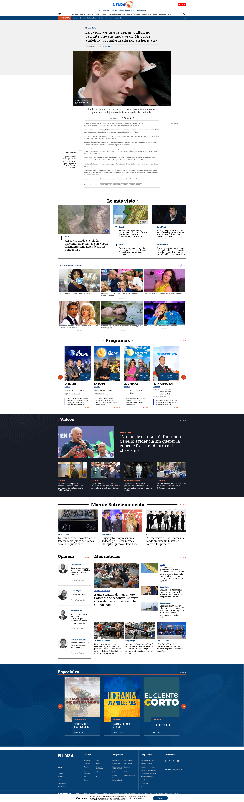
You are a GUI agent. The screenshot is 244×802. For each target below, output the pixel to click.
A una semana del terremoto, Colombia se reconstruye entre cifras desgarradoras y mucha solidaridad (116, 599)
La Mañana (131, 383)
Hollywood (116, 184)
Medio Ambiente (76, 611)
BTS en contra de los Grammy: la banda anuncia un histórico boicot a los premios (165, 541)
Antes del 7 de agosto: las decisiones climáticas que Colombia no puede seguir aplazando (80, 618)
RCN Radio (95, 794)
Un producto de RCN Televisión (163, 794)
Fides (146, 794)
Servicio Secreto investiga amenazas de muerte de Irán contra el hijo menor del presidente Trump (171, 593)
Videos (67, 419)
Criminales (61, 480)
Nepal (67, 237)
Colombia (122, 227)
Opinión (169, 14)
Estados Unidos (165, 603)
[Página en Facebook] (166, 761)
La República (103, 794)
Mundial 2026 (118, 18)
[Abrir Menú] (59, 14)
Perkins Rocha (161, 480)
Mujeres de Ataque (129, 775)
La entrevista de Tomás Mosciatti (117, 768)
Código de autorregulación (148, 773)
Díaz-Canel (104, 18)
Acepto (160, 798)
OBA (142, 786)
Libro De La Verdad (163, 641)
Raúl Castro (76, 18)
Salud (155, 14)
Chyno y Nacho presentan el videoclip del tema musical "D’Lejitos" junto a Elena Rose (119, 541)
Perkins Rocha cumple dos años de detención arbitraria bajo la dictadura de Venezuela (166, 402)
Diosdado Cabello (126, 433)
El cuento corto (161, 725)
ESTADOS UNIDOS (130, 10)
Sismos (162, 564)
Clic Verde (115, 760)
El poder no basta (78, 594)
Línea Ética (144, 780)
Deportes (104, 14)
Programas (162, 14)
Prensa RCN (144, 783)
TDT (151, 794)
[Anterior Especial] (60, 706)
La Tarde (99, 383)
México (60, 780)
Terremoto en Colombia (102, 590)
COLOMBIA (106, 10)
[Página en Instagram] (170, 761)
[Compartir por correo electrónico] (130, 118)
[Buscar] (184, 14)
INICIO (99, 10)
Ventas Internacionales (147, 777)
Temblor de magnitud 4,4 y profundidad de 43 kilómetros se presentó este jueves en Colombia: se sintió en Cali (133, 233)
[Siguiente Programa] (183, 377)
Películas (124, 184)
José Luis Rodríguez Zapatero (90, 18)
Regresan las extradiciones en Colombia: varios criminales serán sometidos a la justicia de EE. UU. (105, 486)
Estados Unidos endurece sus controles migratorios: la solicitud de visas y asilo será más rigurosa (136, 401)
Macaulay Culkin (90, 28)
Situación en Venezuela (78, 639)
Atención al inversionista (148, 767)
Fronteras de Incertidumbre (81, 725)
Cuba (111, 18)
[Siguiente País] (185, 19)
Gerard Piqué (161, 227)
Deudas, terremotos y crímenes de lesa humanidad (80, 645)
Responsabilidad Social (147, 760)
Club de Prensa (128, 760)
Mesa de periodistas (115, 776)
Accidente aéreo (162, 245)
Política (82, 14)
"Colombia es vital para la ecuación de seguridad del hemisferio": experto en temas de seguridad (106, 401)
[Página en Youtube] (178, 761)
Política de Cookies (119, 799)
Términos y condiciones (128, 796)
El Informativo (163, 383)
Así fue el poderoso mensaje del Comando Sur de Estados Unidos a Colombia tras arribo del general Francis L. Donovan (77, 401)
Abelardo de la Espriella (132, 480)
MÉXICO (121, 10)
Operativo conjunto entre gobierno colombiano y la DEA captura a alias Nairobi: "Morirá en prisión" (138, 487)
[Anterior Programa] (60, 377)
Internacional (61, 786)
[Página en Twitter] (174, 761)
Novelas (140, 794)
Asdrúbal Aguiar (76, 591)
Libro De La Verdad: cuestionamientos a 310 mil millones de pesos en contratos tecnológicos (170, 647)
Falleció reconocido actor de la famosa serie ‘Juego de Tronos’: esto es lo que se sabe (76, 541)
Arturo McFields (76, 564)
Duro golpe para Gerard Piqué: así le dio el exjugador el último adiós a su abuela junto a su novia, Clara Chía (170, 233)
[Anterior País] (185, 17)
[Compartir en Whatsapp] (133, 118)
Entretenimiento (147, 14)
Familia (132, 184)
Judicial (97, 14)
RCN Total (176, 794)
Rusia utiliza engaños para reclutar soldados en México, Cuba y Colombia (80, 571)
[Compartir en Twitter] (125, 118)
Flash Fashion (128, 764)
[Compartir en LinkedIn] (128, 118)
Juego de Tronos (63, 534)
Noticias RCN (86, 794)
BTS (147, 534)
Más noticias (107, 556)
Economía (90, 14)
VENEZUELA (114, 10)
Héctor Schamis (79, 653)
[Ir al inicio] (68, 758)
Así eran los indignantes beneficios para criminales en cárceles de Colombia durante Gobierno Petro (70, 487)
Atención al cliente (146, 764)
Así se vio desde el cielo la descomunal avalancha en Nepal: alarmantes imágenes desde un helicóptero (86, 245)
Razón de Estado (117, 780)
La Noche (70, 383)
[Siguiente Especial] (183, 706)
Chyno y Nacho (106, 534)
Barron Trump (164, 587)
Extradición (94, 480)
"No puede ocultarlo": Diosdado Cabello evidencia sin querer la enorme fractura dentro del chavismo (150, 443)
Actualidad (75, 14)
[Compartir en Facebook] (122, 118)
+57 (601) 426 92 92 (176, 770)
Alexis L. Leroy (79, 629)
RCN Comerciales (114, 794)
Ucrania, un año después (121, 725)
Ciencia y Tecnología (133, 14)
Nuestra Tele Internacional (117, 14)
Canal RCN (78, 794)
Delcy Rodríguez (130, 641)
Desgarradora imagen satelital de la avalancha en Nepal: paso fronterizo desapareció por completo (132, 251)
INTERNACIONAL (141, 10)
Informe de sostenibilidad (148, 770)
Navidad (138, 184)
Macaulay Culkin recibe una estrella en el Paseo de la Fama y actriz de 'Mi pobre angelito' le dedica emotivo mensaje (69, 161)
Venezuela (61, 777)
